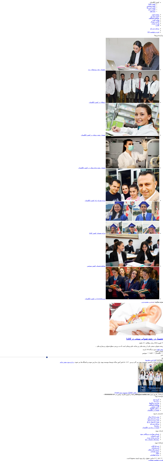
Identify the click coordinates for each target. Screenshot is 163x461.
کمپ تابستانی (155, 436)
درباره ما (156, 401)
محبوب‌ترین (145, 302)
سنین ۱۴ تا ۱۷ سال (153, 418)
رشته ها (156, 426)
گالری (157, 25)
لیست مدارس (154, 16)
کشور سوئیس (151, 6)
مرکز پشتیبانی (154, 451)
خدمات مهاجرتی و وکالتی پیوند (149, 434)
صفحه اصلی (155, 14)
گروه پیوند (156, 399)
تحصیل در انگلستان (153, 410)
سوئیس (144, 353)
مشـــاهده (160, 349)
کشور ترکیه (151, 9)
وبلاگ (157, 453)
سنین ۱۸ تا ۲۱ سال (153, 420)
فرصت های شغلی (153, 449)
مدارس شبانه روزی (153, 438)
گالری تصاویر (155, 406)
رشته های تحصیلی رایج (152, 439)
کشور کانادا (151, 4)
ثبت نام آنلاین (155, 446)
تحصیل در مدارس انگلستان (150, 427)
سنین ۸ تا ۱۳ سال (153, 417)
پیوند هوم (152, 11)
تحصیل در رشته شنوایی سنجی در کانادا (144, 339)
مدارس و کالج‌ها (154, 403)
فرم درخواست (154, 32)
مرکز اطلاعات (154, 455)
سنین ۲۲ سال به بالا (153, 422)
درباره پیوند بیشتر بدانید (67, 362)
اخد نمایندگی (155, 448)
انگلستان (158, 353)
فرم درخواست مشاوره (156, 460)
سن (162, 355)
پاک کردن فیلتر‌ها (150, 360)
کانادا (151, 353)
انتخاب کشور (159, 351)
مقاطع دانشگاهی (154, 18)
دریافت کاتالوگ (154, 408)
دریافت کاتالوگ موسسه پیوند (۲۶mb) (126, 392)
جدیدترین (152, 302)
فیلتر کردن (159, 360)
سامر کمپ (155, 20)
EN (149, 32)
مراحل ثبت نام (154, 28)
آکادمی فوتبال (155, 22)
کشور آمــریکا (151, 8)
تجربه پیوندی (155, 23)
